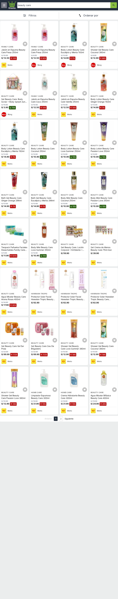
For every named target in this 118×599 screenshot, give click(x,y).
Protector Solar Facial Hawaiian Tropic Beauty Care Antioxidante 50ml (72, 299)
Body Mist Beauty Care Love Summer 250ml (42, 248)
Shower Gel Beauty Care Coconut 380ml (102, 51)
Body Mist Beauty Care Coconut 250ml (71, 199)
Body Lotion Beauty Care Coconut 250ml (43, 149)
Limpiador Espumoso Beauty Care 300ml (41, 396)
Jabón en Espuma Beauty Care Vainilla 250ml (73, 100)
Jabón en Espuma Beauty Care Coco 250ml (43, 100)
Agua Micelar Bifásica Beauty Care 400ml (101, 396)
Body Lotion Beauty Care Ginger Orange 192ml (102, 100)
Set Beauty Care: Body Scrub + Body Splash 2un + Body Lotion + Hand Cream (14, 101)
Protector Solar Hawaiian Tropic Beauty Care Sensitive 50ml (102, 299)
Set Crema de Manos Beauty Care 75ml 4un (101, 248)
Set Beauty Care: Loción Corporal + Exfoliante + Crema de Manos (72, 250)
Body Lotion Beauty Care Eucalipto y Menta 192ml (72, 51)
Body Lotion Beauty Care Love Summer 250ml (72, 149)
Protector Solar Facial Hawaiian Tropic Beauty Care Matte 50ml (42, 299)
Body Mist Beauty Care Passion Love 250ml (101, 199)
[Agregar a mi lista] (25, 44)
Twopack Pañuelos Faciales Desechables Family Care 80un (14, 250)
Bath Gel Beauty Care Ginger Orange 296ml (11, 199)
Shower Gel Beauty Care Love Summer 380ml (73, 347)
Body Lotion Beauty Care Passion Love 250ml (102, 149)
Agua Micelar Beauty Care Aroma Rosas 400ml (13, 298)
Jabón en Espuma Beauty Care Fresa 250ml (13, 51)
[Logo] (12, 5)
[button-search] (113, 5)
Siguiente (69, 418)
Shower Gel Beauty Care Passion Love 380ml (13, 396)
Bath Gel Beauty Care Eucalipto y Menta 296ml (42, 199)
